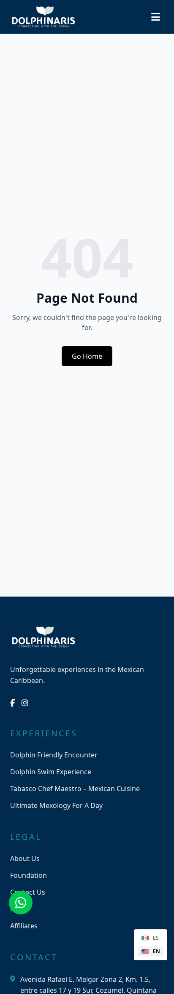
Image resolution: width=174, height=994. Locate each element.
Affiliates (24, 925)
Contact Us (27, 892)
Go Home (87, 356)
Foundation (28, 875)
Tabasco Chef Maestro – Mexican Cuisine (75, 788)
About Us (25, 858)
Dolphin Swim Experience (50, 771)
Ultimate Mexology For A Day (56, 805)
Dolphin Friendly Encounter (54, 754)
